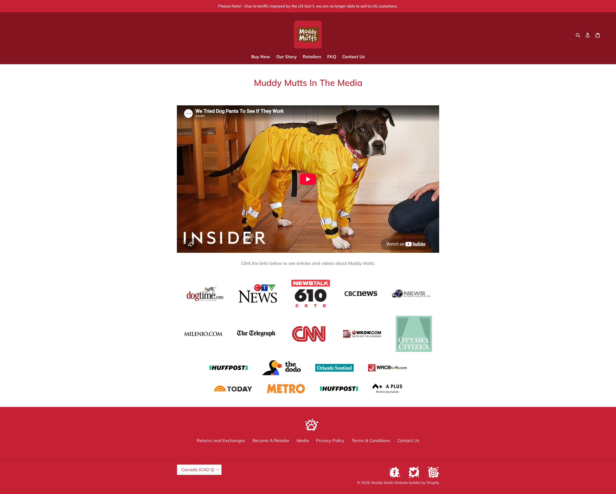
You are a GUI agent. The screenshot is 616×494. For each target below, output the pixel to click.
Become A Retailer (270, 440)
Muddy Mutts (382, 482)
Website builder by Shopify (416, 482)
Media (303, 440)
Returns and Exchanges (221, 440)
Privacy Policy (330, 440)
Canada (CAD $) (198, 469)
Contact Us (408, 440)
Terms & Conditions (371, 440)
